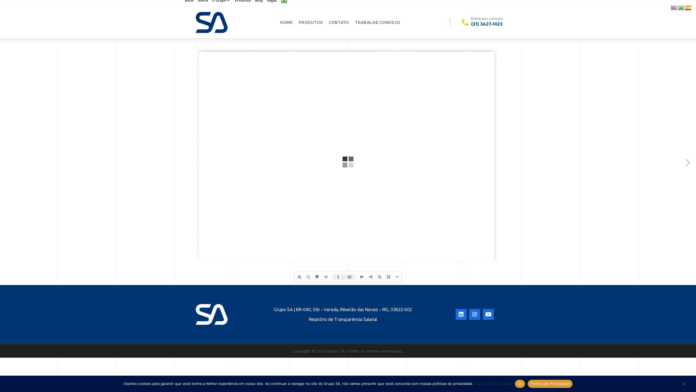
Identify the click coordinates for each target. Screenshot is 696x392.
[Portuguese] (681, 7)
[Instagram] (474, 314)
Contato (339, 22)
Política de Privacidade (493, 383)
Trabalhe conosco (377, 22)
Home (286, 22)
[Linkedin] (461, 314)
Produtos (311, 22)
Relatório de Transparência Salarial (343, 319)
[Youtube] (488, 314)
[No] (684, 384)
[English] (674, 7)
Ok (520, 383)
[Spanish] (688, 7)
